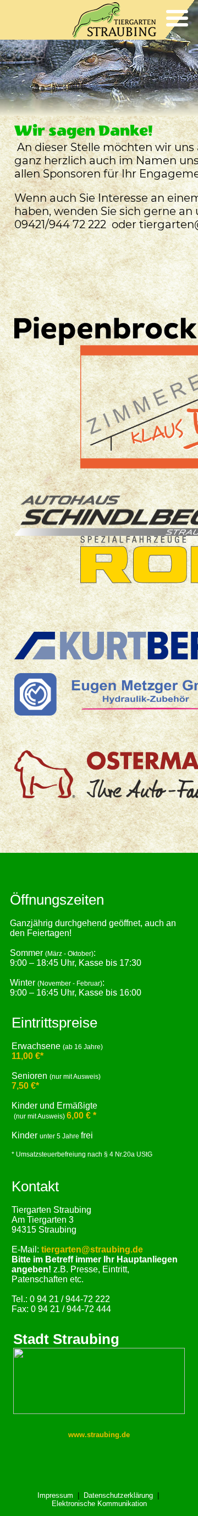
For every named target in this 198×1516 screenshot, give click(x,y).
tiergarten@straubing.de (92, 1249)
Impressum (55, 1495)
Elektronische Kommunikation (99, 1503)
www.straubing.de (99, 1435)
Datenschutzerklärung (118, 1495)
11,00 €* (27, 1056)
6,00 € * (81, 1115)
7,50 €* (25, 1085)
